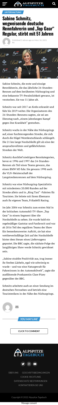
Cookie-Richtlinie (30, 377)
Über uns (13, 372)
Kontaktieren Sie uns (31, 385)
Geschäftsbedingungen (36, 372)
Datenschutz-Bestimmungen (30, 381)
